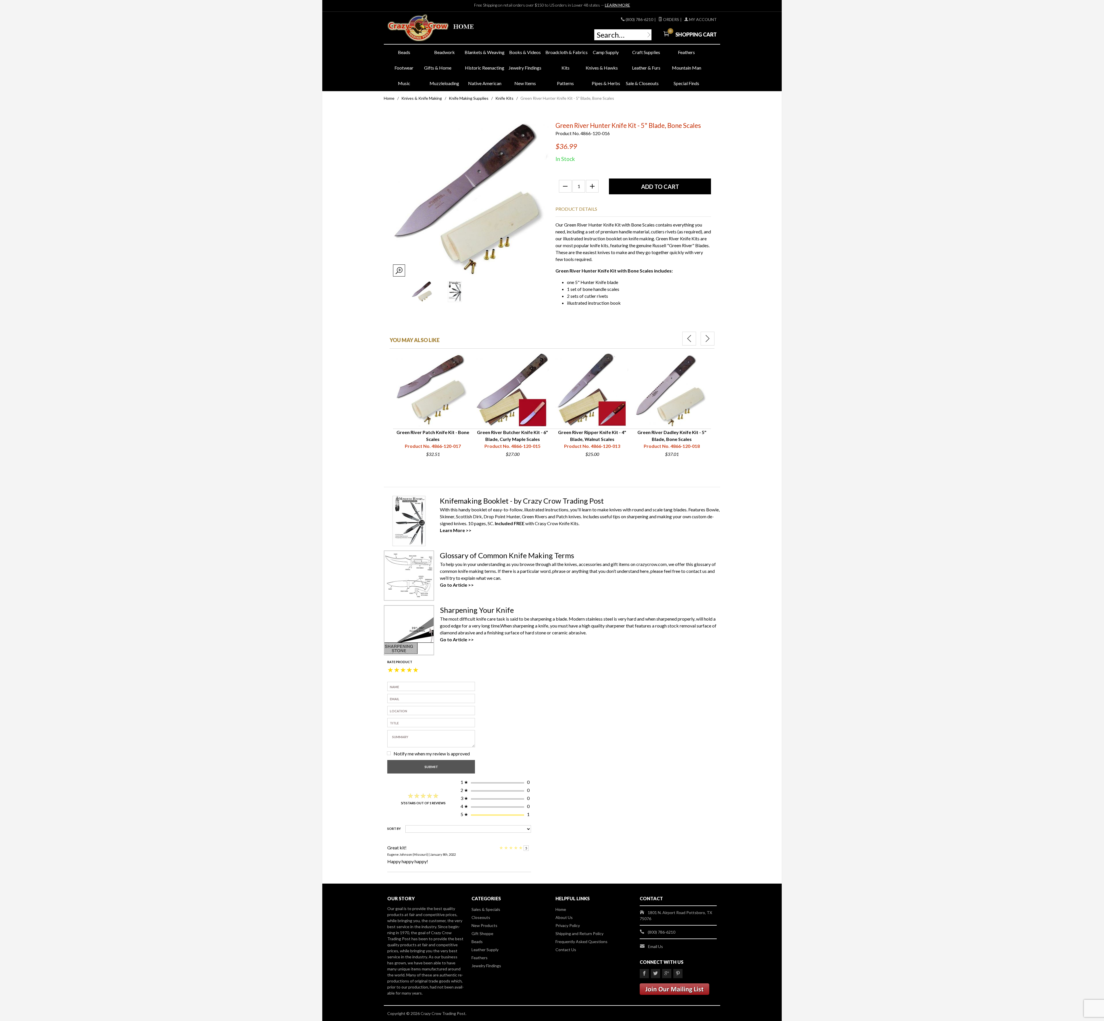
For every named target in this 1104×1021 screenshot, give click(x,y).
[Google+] (666, 973)
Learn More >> (455, 530)
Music (404, 83)
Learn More (617, 5)
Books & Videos (525, 52)
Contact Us (565, 949)
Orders (670, 19)
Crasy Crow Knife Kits (556, 523)
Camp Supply (606, 52)
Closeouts (480, 917)
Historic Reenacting (484, 67)
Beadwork (444, 52)
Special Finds (686, 83)
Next (707, 339)
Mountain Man (686, 67)
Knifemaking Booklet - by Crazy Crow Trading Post (522, 500)
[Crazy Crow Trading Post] (440, 28)
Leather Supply (485, 949)
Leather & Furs (646, 67)
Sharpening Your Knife (477, 610)
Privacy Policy (567, 925)
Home (389, 98)
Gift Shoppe (482, 933)
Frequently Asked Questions (581, 941)
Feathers (686, 52)
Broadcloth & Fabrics (565, 52)
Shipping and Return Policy (579, 933)
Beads (404, 52)
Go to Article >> (457, 585)
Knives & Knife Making (421, 98)
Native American (484, 83)
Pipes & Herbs (606, 83)
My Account (702, 19)
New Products (484, 925)
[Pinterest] (678, 973)
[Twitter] (655, 973)
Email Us (655, 946)
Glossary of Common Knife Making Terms (507, 555)
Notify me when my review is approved (432, 753)
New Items (525, 83)
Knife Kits (504, 98)
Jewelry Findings (525, 67)
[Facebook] (644, 973)
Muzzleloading (444, 83)
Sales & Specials (485, 909)
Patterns (565, 83)
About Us (564, 917)
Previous (689, 339)
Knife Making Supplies (468, 98)
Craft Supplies (646, 52)
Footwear (403, 67)
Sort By (394, 828)
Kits (565, 67)
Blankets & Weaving (485, 52)
